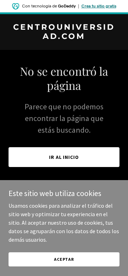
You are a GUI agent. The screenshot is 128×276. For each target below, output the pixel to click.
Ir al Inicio (64, 157)
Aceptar (64, 259)
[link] (64, 36)
